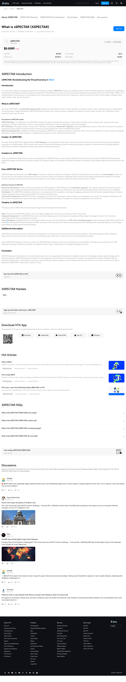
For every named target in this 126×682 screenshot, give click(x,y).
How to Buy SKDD (8, 375)
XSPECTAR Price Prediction (52, 17)
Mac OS (79, 335)
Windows (97, 335)
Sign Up (119, 29)
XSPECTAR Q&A (87, 17)
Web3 (51, 80)
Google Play (44, 335)
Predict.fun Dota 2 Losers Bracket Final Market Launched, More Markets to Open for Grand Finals (35, 595)
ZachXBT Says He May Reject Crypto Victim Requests (20, 539)
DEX (7, 222)
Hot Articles (72, 17)
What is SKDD (7, 362)
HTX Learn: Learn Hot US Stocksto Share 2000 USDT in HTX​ (23, 387)
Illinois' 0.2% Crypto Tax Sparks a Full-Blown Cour (19, 503)
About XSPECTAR (10, 17)
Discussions (102, 17)
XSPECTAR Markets (29, 17)
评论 (5, 490)
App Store (27, 335)
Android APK (62, 335)
